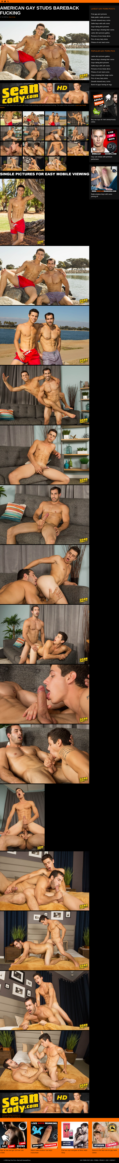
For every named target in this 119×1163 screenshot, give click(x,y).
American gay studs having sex (11, 1117)
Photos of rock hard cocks (100, 42)
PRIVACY (102, 1160)
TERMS (96, 1160)
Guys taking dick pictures (100, 27)
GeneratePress (26, 1160)
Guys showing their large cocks (102, 75)
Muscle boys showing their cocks (102, 30)
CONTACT (112, 1160)
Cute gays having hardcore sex (11, 1115)
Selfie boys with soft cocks (100, 23)
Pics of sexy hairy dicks (99, 39)
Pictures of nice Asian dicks (100, 36)
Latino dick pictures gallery (100, 33)
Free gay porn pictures (99, 14)
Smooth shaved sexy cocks (100, 20)
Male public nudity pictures (100, 17)
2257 (107, 1160)
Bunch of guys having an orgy (101, 84)
